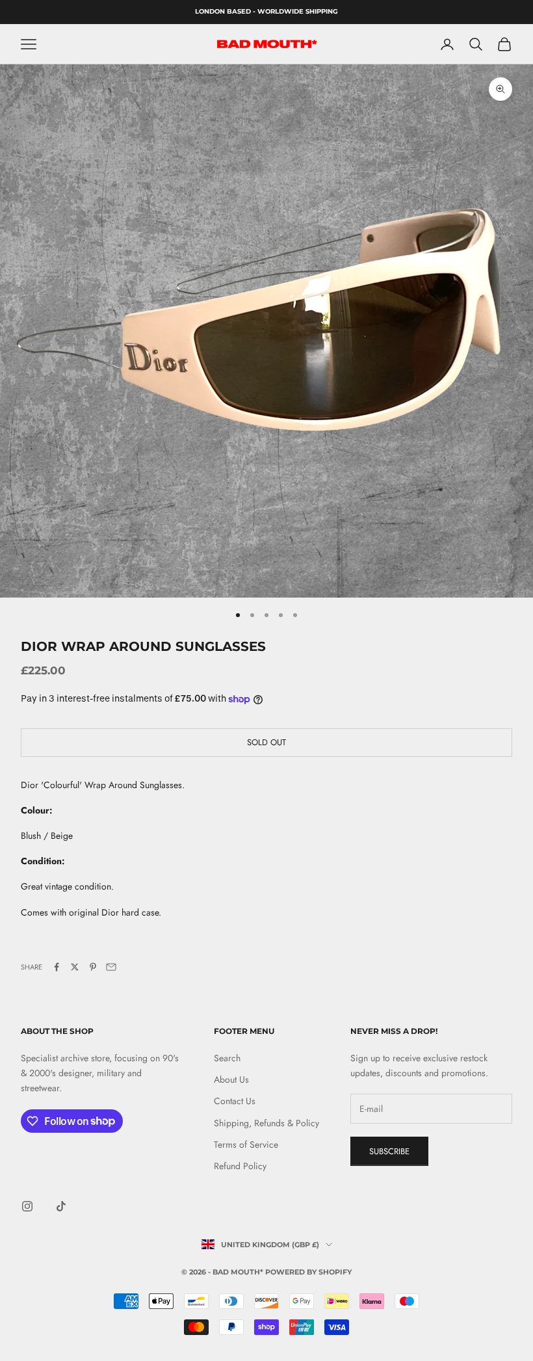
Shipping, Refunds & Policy (266, 1123)
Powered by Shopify (308, 1271)
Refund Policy (240, 1165)
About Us (231, 1079)
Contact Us (234, 1100)
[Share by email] (111, 967)
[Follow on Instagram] (27, 1206)
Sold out (266, 742)
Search (227, 1057)
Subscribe (389, 1151)
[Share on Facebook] (56, 967)
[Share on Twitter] (75, 967)
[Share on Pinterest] (93, 967)
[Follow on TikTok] (61, 1206)
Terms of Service (246, 1144)
